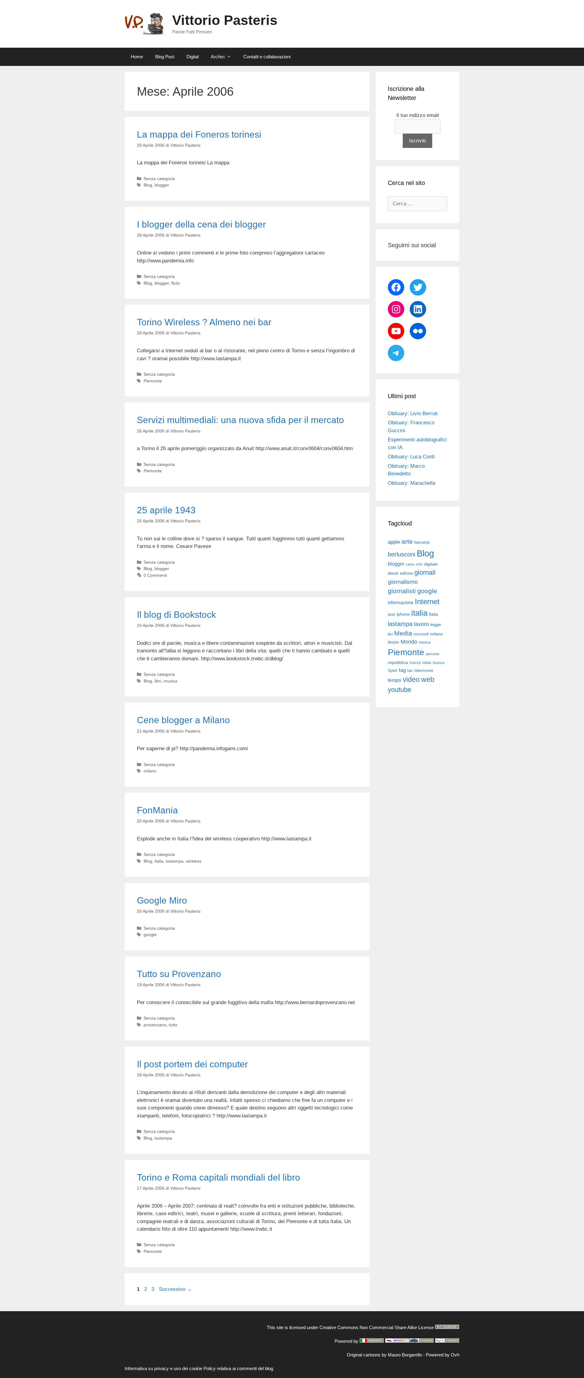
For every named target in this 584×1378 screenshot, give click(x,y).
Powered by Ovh (442, 1354)
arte (407, 541)
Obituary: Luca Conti (411, 457)
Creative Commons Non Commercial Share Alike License (376, 1327)
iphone (403, 614)
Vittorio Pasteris (224, 20)
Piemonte (153, 380)
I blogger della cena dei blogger (201, 224)
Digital (192, 56)
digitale (431, 564)
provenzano (155, 1024)
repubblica (398, 662)
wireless (193, 861)
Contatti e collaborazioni (266, 56)
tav (410, 670)
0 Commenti (155, 575)
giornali (425, 572)
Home (137, 56)
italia (159, 861)
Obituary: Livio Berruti (413, 413)
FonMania (157, 810)
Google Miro (162, 900)
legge (435, 624)
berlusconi (401, 554)
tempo (394, 680)
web (427, 679)
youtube (399, 689)
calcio (410, 564)
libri (158, 681)
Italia (433, 614)
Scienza (438, 663)
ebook (393, 573)
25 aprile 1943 (166, 510)
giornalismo (403, 582)
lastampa (174, 861)
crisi (419, 564)
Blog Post (164, 56)
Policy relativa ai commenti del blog (238, 1368)
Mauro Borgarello (405, 1354)
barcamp (421, 542)
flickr (175, 283)
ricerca (415, 663)
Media (403, 633)
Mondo (409, 642)
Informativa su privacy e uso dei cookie (163, 1368)
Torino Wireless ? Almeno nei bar (204, 322)
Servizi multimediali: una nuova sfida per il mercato (240, 420)
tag (402, 670)
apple (394, 542)
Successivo (175, 1289)
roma (426, 662)
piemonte (432, 654)
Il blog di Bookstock (176, 615)
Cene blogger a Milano (183, 720)
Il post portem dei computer (192, 1064)
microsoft (421, 634)
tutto (173, 1024)
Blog (148, 185)
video (411, 679)
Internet (427, 601)
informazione (400, 602)
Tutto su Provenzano (179, 974)
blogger (162, 185)
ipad (391, 614)
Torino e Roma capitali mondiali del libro (218, 1177)
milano (150, 770)
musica (170, 681)
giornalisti (402, 591)
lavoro (421, 624)
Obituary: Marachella (411, 483)
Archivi (217, 56)
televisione (423, 670)
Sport (392, 670)
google (150, 934)
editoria (406, 573)
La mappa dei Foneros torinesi (199, 134)
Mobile (393, 642)
